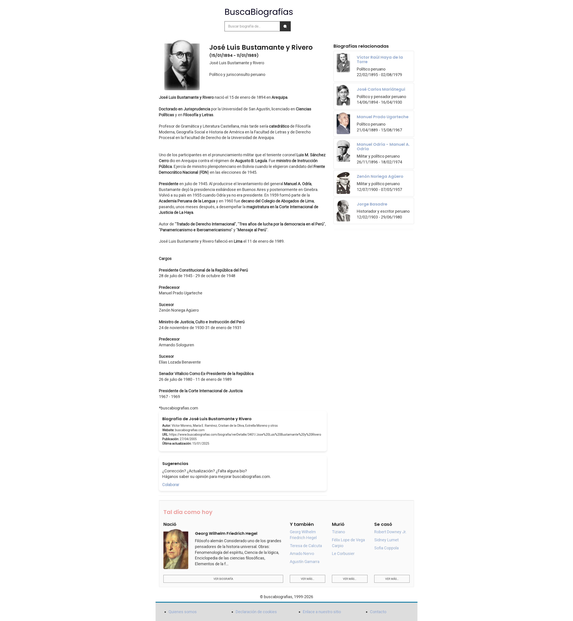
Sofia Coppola (386, 548)
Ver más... (307, 578)
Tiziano (338, 531)
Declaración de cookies (256, 611)
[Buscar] (285, 26)
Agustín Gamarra (304, 561)
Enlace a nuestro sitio (322, 611)
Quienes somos (183, 611)
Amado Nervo (302, 553)
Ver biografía (223, 578)
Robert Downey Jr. (390, 531)
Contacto (378, 611)
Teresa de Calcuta (306, 545)
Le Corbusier (343, 553)
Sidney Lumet (386, 539)
